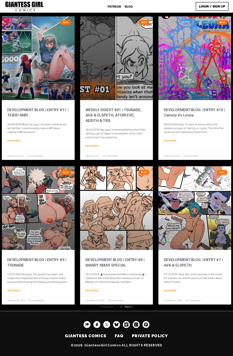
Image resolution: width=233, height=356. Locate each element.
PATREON (114, 6)
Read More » (14, 141)
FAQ (119, 335)
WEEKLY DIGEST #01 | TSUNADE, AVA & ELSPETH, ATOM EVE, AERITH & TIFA (113, 115)
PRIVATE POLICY (150, 335)
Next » (129, 306)
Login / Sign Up (212, 6)
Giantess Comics (85, 335)
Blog (129, 6)
